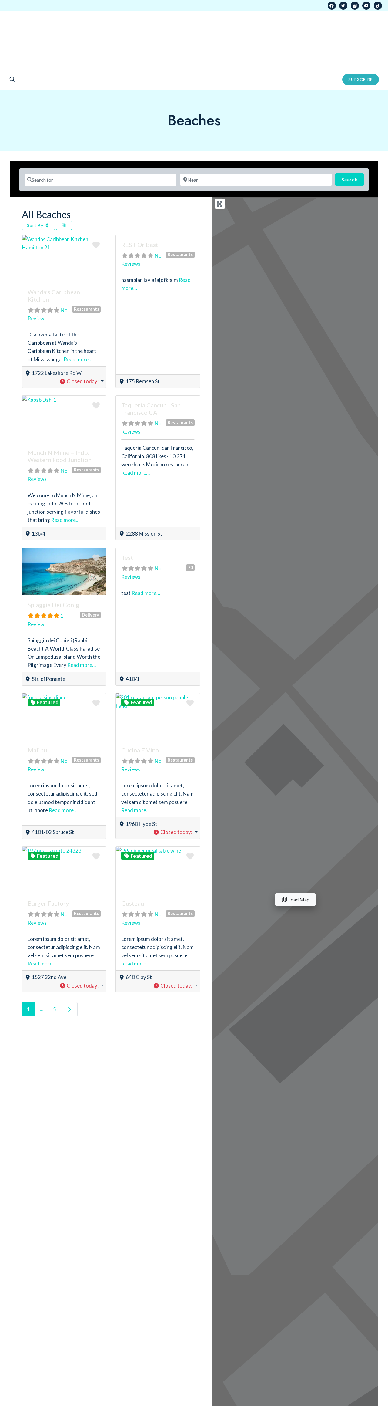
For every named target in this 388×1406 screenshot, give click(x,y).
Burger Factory (48, 903)
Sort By (36, 225)
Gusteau (132, 903)
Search (353, 179)
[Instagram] (355, 6)
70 (190, 567)
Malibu (37, 750)
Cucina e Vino (140, 750)
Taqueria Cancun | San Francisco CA (151, 408)
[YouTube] (366, 6)
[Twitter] (343, 6)
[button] (81, 381)
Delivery (90, 614)
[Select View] (64, 225)
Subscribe (360, 79)
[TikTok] (378, 6)
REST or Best (139, 244)
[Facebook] (332, 6)
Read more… (78, 359)
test (127, 557)
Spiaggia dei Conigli (55, 604)
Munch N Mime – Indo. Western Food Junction (60, 456)
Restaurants (86, 309)
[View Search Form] (12, 79)
